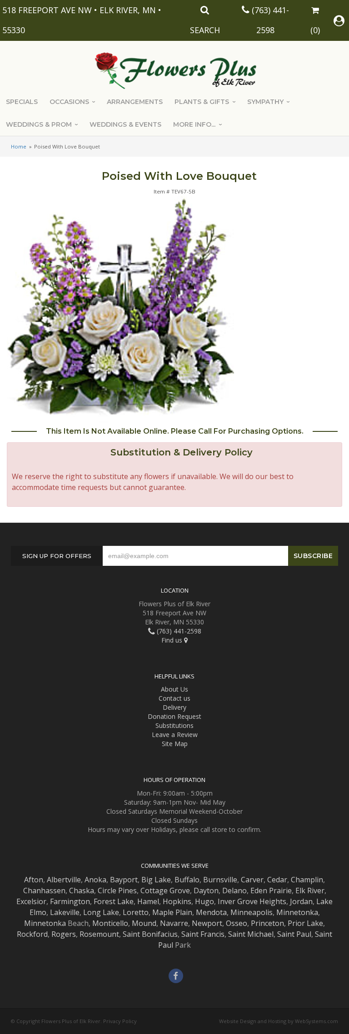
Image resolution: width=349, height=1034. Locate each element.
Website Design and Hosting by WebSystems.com (278, 1021)
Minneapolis (251, 912)
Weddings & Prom (39, 124)
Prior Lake (305, 923)
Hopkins (177, 901)
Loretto (136, 912)
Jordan (301, 901)
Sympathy (265, 102)
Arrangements (135, 102)
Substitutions (174, 725)
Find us (172, 640)
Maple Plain (172, 912)
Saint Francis (202, 934)
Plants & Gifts (201, 102)
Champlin (307, 880)
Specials (22, 102)
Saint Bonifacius (150, 934)
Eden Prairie (271, 890)
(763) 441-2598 (178, 631)
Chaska (81, 890)
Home (18, 146)
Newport (207, 923)
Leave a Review (175, 734)
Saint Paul (294, 934)
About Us (174, 689)
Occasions (69, 102)
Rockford (32, 934)
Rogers (63, 934)
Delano (234, 890)
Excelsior (31, 901)
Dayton (206, 890)
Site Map (175, 743)
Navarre (174, 923)
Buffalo (186, 880)
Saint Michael (251, 934)
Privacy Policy (120, 1021)
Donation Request (174, 716)
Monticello (110, 923)
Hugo (204, 901)
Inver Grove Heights (252, 901)
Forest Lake (114, 901)
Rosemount (99, 934)
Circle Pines (117, 890)
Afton (33, 880)
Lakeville (65, 912)
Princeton (267, 923)
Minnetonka (297, 912)
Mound (144, 923)
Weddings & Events (125, 124)
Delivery (174, 707)
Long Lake (101, 912)
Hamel (148, 901)
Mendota (211, 912)
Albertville (64, 880)
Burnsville (220, 880)
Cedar (277, 880)
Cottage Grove (165, 890)
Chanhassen (44, 890)
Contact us (174, 698)
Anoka (95, 880)
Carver (252, 880)
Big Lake (156, 880)
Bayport (124, 880)
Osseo (236, 923)
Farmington (70, 901)
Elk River (309, 890)
